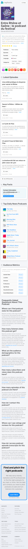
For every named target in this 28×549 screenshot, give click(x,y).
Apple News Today (13, 235)
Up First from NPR (12, 214)
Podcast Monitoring (6, 533)
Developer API (4, 517)
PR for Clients (4, 525)
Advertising (4, 527)
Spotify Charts (4, 546)
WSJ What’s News (13, 245)
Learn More (14, 495)
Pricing (3, 510)
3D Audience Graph (19, 524)
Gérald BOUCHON (7, 31)
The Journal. (11, 240)
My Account (4, 516)
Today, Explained (12, 251)
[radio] (3, 46)
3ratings (15, 46)
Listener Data (18, 510)
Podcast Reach (18, 525)
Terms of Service (18, 541)
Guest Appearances (6, 524)
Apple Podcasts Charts (6, 544)
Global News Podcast (13, 256)
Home (2, 508)
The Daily (10, 209)
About (2, 512)
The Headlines (11, 230)
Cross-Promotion (5, 529)
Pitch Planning (18, 514)
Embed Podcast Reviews (20, 531)
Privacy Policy (18, 539)
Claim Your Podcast (5, 514)
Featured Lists (4, 542)
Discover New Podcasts (20, 529)
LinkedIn (17, 542)
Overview (17, 508)
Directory (3, 541)
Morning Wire (11, 219)
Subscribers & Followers (20, 527)
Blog (2, 539)
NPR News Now (12, 224)
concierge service (6, 417)
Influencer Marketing (6, 531)
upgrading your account (8, 366)
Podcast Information (19, 512)
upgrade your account (11, 345)
